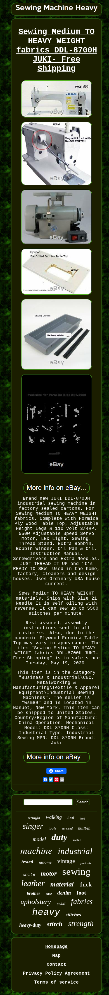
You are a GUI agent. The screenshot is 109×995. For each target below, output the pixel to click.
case (49, 894)
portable (85, 863)
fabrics (82, 901)
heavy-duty (30, 925)
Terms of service (56, 982)
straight (34, 818)
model (39, 839)
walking (54, 817)
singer (33, 825)
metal (76, 840)
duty (59, 837)
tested (27, 861)
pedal (61, 904)
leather (33, 883)
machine (36, 850)
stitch (55, 924)
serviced (67, 828)
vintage (66, 861)
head (82, 818)
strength (81, 923)
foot (81, 893)
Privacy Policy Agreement (56, 973)
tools (52, 828)
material (62, 884)
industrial (75, 851)
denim (64, 893)
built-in (84, 828)
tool (70, 817)
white (29, 875)
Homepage (56, 946)
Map (56, 955)
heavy (46, 912)
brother (33, 893)
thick (85, 884)
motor (49, 873)
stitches (73, 914)
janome (45, 862)
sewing (76, 871)
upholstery (35, 902)
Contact (56, 964)
